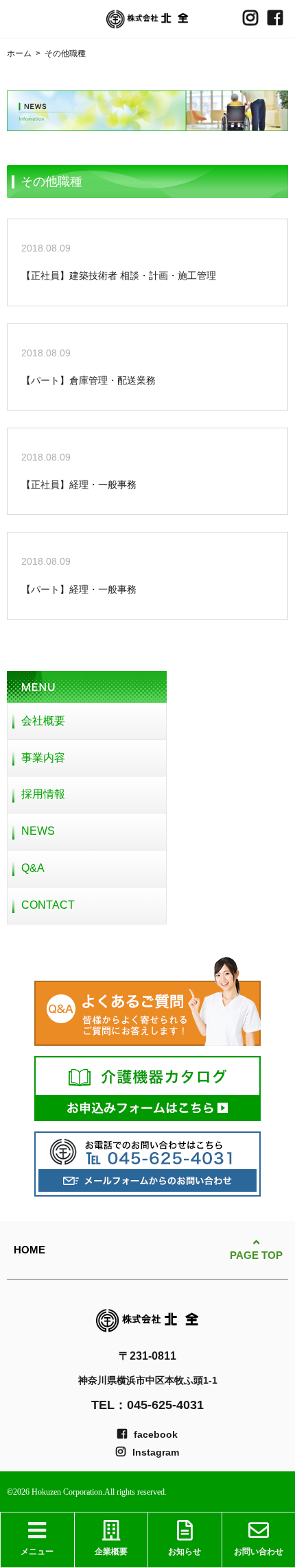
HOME (29, 1249)
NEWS (38, 831)
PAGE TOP (256, 1255)
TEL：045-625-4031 (147, 1405)
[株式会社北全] (147, 19)
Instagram (155, 1452)
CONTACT (48, 905)
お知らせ (184, 1551)
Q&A (33, 868)
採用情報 (43, 794)
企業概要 (111, 1551)
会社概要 (43, 720)
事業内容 (43, 757)
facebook (156, 1434)
